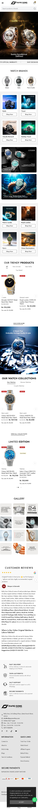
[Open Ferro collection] (10, 239)
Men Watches (11, 382)
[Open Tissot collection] (28, 102)
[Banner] (19, 35)
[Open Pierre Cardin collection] (10, 213)
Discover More (19, 323)
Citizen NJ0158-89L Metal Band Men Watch (9, 472)
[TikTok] (11, 731)
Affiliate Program (25, 749)
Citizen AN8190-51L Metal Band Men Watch (27, 417)
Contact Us (4, 741)
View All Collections (19, 434)
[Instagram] (7, 731)
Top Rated (19, 270)
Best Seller (28, 267)
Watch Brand (24, 745)
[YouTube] (16, 731)
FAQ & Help (4, 749)
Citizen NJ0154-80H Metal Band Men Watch (9, 417)
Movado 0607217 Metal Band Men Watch (9, 301)
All (7, 267)
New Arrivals (17, 267)
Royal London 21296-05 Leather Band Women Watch (28, 302)
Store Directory (24, 761)
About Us (4, 745)
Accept (21, 802)
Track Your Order (25, 741)
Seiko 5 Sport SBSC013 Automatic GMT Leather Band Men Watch (27, 473)
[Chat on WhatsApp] (34, 799)
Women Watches (25, 382)
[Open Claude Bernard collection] (10, 128)
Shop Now (9, 114)
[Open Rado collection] (10, 102)
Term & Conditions (6, 757)
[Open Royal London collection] (28, 213)
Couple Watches (19, 386)
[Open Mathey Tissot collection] (28, 128)
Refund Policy (24, 753)
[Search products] (35, 8)
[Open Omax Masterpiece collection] (28, 239)
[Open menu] (3, 3)
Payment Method (25, 757)
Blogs (3, 753)
